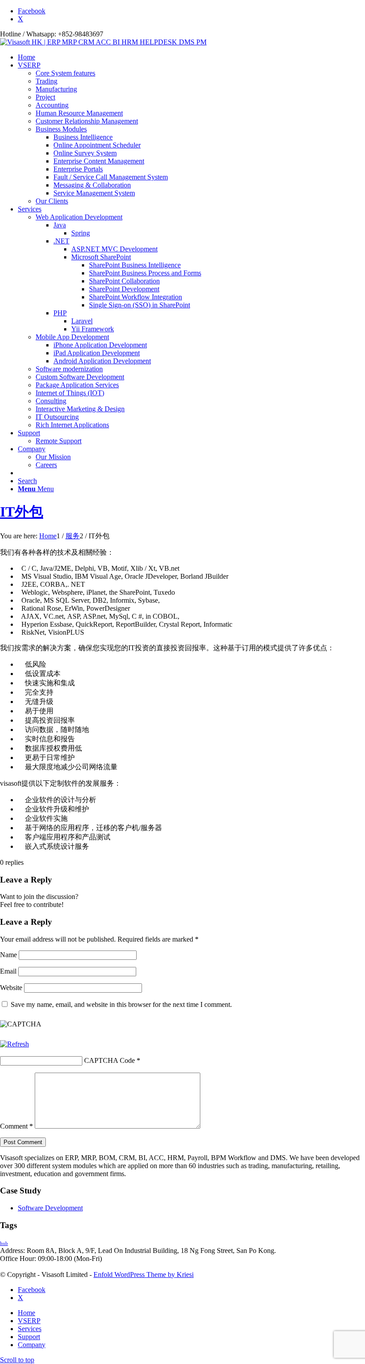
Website (11, 987)
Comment (16, 1126)
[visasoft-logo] (103, 42)
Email (8, 971)
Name (8, 954)
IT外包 (21, 512)
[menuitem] (191, 57)
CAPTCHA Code (109, 1060)
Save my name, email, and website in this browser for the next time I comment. (121, 1004)
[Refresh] (14, 1044)
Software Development (50, 1208)
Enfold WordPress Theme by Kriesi (143, 1274)
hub (4, 1243)
